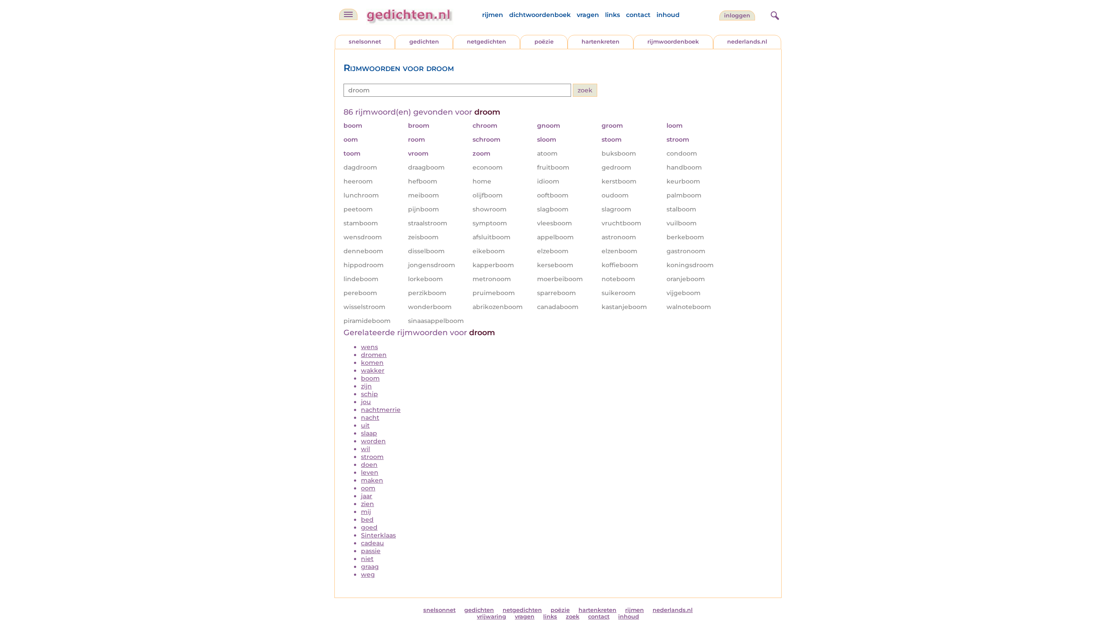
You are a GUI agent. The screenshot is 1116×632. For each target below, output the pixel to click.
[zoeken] (773, 14)
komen (372, 363)
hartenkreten (600, 41)
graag (370, 567)
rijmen (492, 15)
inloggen (737, 15)
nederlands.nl (747, 41)
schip (369, 394)
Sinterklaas (378, 535)
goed (369, 527)
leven (369, 472)
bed (367, 519)
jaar (366, 496)
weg (368, 574)
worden (373, 441)
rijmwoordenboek (673, 41)
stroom (372, 457)
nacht (370, 417)
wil (365, 449)
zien (367, 504)
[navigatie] (348, 14)
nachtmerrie (381, 410)
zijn (366, 386)
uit (365, 425)
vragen (588, 15)
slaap (369, 433)
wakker (372, 370)
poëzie (544, 41)
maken (372, 480)
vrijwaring (491, 616)
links (612, 15)
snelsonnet (365, 41)
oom (368, 488)
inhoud (668, 15)
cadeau (372, 543)
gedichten (424, 41)
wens (369, 347)
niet (367, 559)
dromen (374, 355)
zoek (572, 616)
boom (370, 378)
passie (371, 551)
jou (366, 402)
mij (366, 512)
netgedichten (486, 41)
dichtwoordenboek (540, 15)
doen (369, 465)
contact (638, 15)
